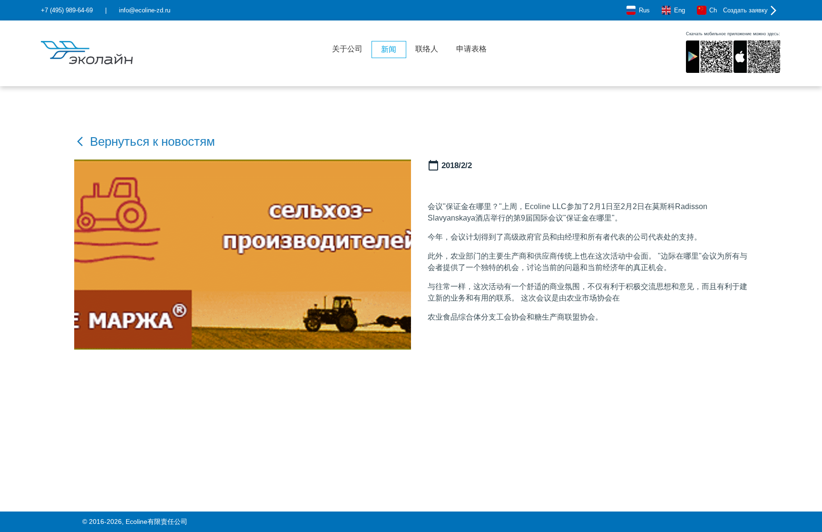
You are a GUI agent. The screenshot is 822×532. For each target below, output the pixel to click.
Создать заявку (745, 10)
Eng (679, 10)
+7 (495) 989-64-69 (67, 10)
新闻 (388, 49)
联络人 (426, 49)
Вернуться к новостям (152, 141)
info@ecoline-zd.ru (144, 10)
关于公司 (347, 49)
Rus (644, 10)
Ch (713, 10)
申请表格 (471, 49)
